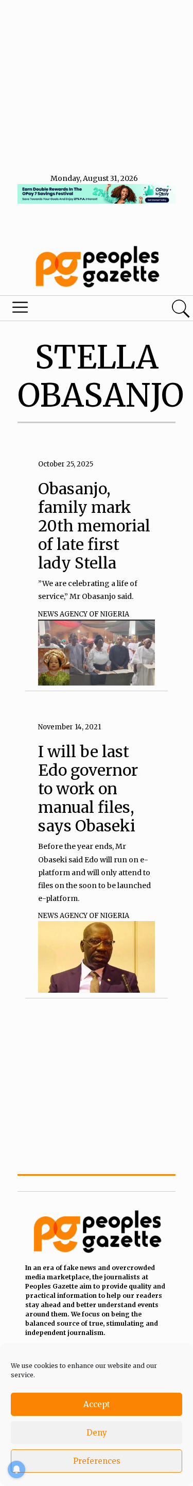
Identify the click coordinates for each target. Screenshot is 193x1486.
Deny (96, 1433)
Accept (96, 1404)
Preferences (96, 1461)
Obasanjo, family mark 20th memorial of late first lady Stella (94, 526)
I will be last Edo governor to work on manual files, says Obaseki (88, 789)
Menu (65, 309)
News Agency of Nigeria (83, 614)
